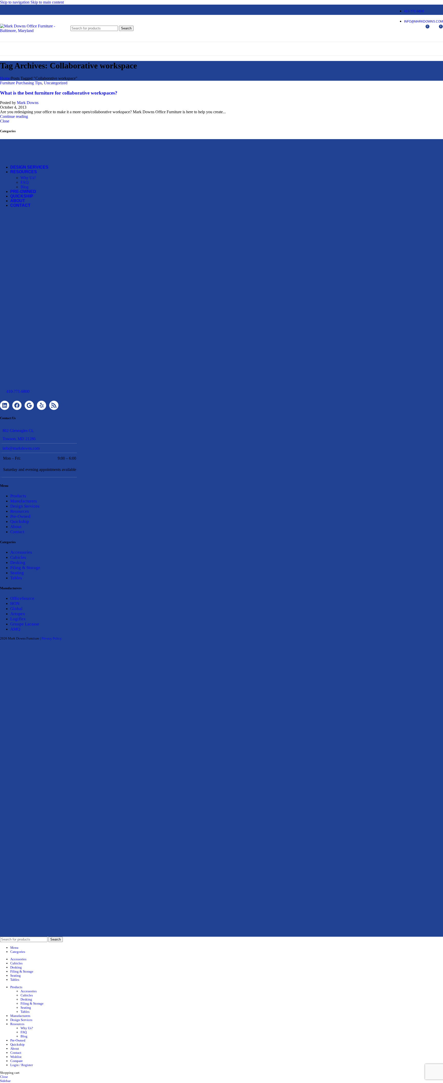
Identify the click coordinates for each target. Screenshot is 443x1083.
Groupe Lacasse (24, 624)
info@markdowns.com (21, 448)
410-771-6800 (17, 391)
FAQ (25, 182)
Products (18, 495)
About (16, 526)
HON (14, 603)
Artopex (17, 613)
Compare (16, 1061)
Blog (24, 187)
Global (16, 608)
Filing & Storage (25, 567)
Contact (17, 531)
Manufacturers (23, 501)
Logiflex (18, 618)
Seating (17, 572)
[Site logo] (32, 30)
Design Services (24, 506)
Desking (17, 562)
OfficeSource (22, 598)
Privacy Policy (52, 638)
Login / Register (21, 1065)
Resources (19, 511)
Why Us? (28, 178)
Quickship (19, 521)
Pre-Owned (20, 516)
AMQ (15, 629)
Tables (16, 577)
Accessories (21, 552)
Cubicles (18, 557)
